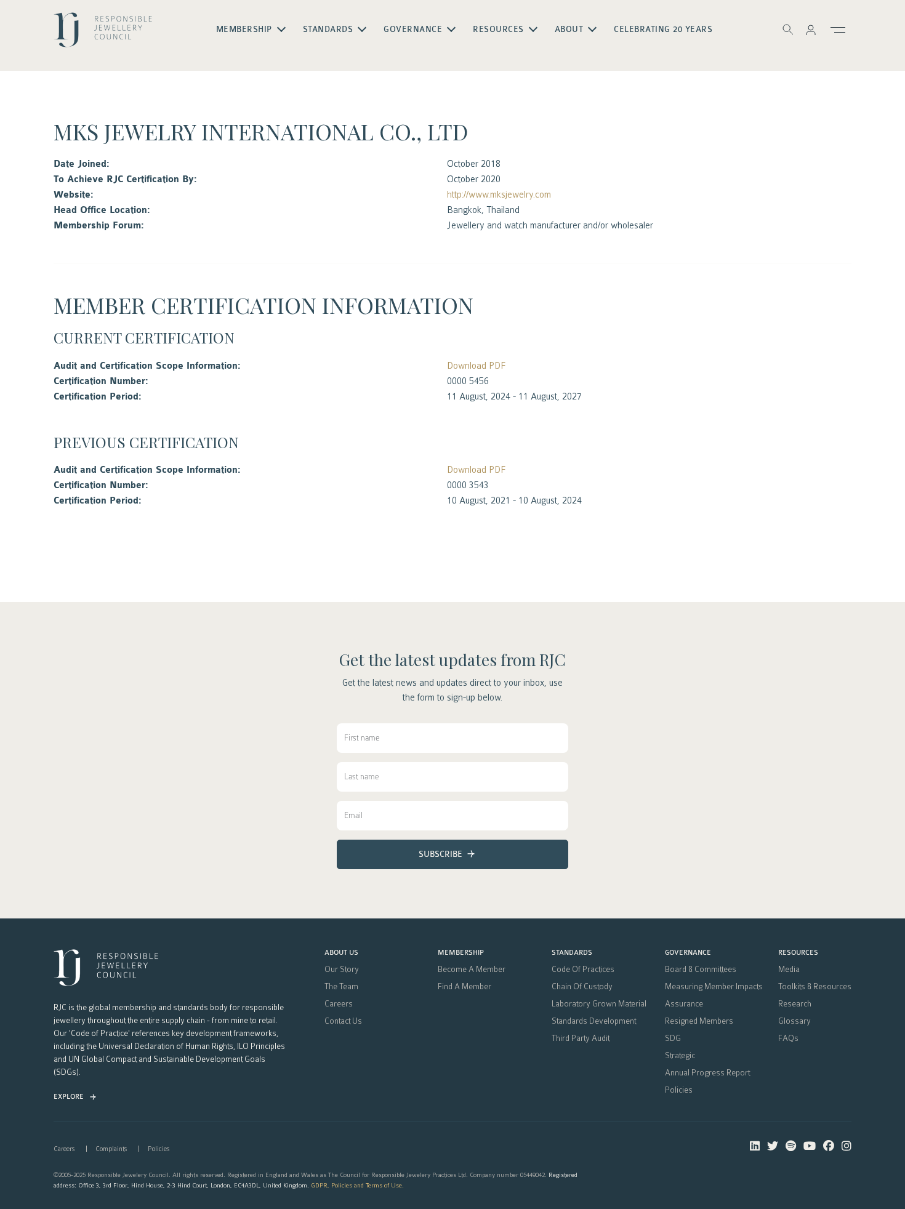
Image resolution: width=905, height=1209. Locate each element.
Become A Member (471, 969)
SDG (673, 1038)
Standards (572, 953)
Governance (688, 953)
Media (789, 969)
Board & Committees (700, 969)
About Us (341, 953)
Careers (338, 1004)
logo (103, 34)
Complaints (111, 1149)
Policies (679, 1090)
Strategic (680, 1055)
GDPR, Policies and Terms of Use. (357, 1185)
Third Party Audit (580, 1038)
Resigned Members (699, 1021)
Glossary (794, 1021)
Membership (461, 953)
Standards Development (594, 1021)
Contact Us (343, 1021)
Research (794, 1004)
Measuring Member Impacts (714, 986)
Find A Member (464, 986)
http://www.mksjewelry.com (499, 194)
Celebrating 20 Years (663, 29)
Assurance (684, 1004)
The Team (341, 986)
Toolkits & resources (814, 986)
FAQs (788, 1038)
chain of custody (582, 986)
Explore (69, 1097)
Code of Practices (583, 969)
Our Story (341, 969)
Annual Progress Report (707, 1073)
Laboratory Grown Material (599, 1004)
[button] (811, 29)
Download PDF (476, 366)
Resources (798, 953)
